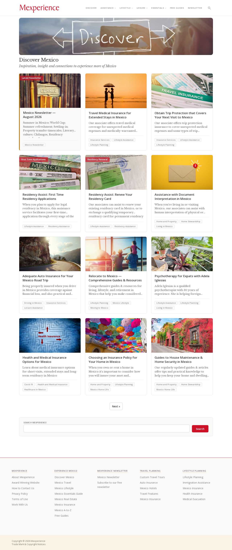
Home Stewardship (190, 221)
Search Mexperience (35, 422)
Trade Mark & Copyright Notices (28, 544)
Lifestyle (125, 8)
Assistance (107, 8)
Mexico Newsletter (34, 144)
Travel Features (149, 493)
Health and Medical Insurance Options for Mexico (44, 359)
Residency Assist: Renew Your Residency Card (110, 196)
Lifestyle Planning (99, 144)
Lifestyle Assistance (123, 139)
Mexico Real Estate (66, 499)
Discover (91, 8)
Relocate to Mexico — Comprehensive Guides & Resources (115, 278)
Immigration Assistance (196, 482)
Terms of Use (20, 499)
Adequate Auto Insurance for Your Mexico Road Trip (47, 278)
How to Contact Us (23, 488)
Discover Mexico (64, 477)
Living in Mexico (164, 226)
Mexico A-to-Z (63, 510)
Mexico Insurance (65, 504)
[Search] (209, 8)
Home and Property (166, 221)
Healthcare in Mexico (35, 389)
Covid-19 (28, 384)
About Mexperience (23, 477)
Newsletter (195, 8)
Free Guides (177, 8)
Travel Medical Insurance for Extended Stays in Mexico (110, 115)
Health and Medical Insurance (53, 384)
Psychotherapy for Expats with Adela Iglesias (182, 278)
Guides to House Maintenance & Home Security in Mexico (179, 359)
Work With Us (20, 504)
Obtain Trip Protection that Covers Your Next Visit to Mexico (180, 115)
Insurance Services (99, 139)
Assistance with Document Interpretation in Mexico (174, 196)
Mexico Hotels (148, 488)
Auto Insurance (149, 482)
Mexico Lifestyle (121, 303)
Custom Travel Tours (152, 477)
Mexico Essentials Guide (69, 493)
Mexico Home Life (99, 389)
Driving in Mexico (33, 303)
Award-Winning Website (26, 482)
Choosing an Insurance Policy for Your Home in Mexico (113, 359)
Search (200, 429)
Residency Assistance (59, 226)
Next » (116, 406)
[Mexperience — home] (39, 8)
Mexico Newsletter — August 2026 (39, 115)
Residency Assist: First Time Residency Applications (43, 196)
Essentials (157, 8)
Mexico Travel (63, 482)
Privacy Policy (20, 493)
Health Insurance (192, 493)
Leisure (141, 8)
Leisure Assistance (33, 307)
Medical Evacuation (194, 499)
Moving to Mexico (99, 307)
